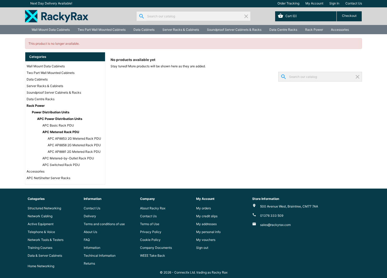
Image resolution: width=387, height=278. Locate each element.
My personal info (208, 232)
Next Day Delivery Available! (51, 3)
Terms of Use (149, 224)
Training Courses (40, 248)
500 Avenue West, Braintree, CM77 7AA (289, 206)
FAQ (87, 240)
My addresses (206, 224)
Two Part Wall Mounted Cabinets (102, 30)
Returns (89, 263)
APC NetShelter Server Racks (48, 178)
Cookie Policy (150, 240)
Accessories (340, 30)
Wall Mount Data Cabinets (51, 30)
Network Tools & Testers (45, 240)
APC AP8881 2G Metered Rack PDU (74, 152)
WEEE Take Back (152, 255)
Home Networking (41, 266)
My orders (203, 208)
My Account (314, 3)
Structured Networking (44, 208)
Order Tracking (288, 3)
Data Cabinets (144, 30)
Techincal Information (100, 255)
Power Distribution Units (51, 112)
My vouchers (205, 240)
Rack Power (314, 30)
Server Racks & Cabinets (180, 30)
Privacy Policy (150, 232)
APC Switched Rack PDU (61, 165)
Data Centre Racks (283, 30)
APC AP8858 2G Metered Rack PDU (74, 145)
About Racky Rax (152, 208)
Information (92, 248)
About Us (90, 232)
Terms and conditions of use (104, 224)
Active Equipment (40, 224)
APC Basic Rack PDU (58, 125)
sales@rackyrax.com (275, 225)
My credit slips (206, 216)
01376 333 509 (271, 216)
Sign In (334, 3)
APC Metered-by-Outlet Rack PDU (68, 158)
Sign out (202, 248)
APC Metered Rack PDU (60, 132)
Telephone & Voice (41, 232)
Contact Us (353, 3)
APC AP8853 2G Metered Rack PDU (74, 138)
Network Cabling (40, 216)
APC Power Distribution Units (59, 119)
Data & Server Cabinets (45, 255)
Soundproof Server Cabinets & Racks (234, 30)
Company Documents (156, 248)
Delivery (90, 216)
